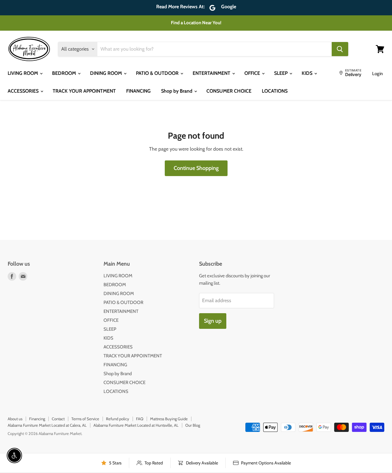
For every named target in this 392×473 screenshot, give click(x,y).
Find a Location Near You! (196, 22)
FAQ (139, 418)
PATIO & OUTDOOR (158, 73)
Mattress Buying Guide (169, 418)
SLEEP (281, 73)
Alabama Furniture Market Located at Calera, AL (47, 425)
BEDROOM (64, 73)
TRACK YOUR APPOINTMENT (84, 91)
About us (15, 418)
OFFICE (252, 73)
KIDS (308, 73)
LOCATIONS (275, 91)
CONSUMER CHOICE (228, 91)
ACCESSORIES (24, 91)
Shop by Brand (177, 91)
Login (377, 73)
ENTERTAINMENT (212, 73)
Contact (58, 418)
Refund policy (117, 418)
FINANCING (138, 91)
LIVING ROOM (23, 73)
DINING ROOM (106, 73)
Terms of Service (85, 418)
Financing (37, 418)
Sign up (212, 320)
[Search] (340, 49)
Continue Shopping (196, 168)
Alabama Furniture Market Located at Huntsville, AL (136, 425)
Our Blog (192, 425)
